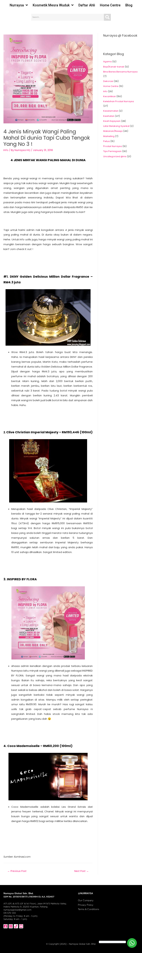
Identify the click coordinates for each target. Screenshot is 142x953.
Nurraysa (17, 5)
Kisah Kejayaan (112, 121)
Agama (107, 61)
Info (5, 150)
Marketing (108, 136)
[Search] (107, 17)
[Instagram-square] (11, 926)
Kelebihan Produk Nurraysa (118, 101)
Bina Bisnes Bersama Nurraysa (120, 71)
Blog (128, 5)
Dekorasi (108, 81)
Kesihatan (108, 116)
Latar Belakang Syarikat (116, 126)
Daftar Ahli (86, 5)
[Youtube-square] (21, 926)
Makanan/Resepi (113, 131)
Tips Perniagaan (112, 151)
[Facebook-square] (5, 926)
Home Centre (110, 5)
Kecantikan (109, 96)
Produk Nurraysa (112, 146)
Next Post (81, 871)
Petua (106, 141)
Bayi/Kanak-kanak (113, 66)
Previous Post (16, 871)
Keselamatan (110, 111)
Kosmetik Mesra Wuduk (51, 5)
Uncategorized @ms (114, 156)
